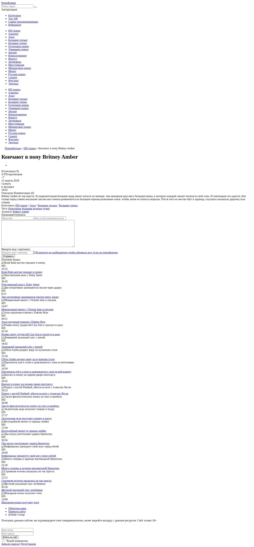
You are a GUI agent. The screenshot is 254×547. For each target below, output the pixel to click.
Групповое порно (18, 46)
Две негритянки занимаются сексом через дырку (30, 296)
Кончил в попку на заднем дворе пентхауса (27, 384)
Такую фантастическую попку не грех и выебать (30, 405)
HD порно (14, 30)
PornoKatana (8, 2)
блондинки (14, 208)
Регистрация (28, 544)
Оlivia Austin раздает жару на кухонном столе (28, 359)
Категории (14, 15)
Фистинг (13, 80)
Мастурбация (16, 64)
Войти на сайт (10, 537)
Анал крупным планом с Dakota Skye (23, 321)
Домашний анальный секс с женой (22, 346)
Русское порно (16, 74)
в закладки (7, 186)
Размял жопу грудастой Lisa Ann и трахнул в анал (30, 334)
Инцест (12, 58)
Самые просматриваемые (23, 21)
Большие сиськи (17, 40)
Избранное (14, 24)
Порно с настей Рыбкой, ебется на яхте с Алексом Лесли (34, 393)
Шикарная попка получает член (20, 502)
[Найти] (35, 7)
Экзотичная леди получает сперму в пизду (26, 418)
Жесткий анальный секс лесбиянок (22, 490)
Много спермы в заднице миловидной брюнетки (30, 468)
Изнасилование (17, 55)
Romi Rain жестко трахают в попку (22, 272)
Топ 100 (13, 18)
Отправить (8, 256)
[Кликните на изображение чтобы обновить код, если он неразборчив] (75, 252)
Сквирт (12, 77)
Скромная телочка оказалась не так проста (26, 480)
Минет (12, 71)
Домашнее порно (18, 49)
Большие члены (17, 43)
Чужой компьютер (17, 540)
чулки (46, 208)
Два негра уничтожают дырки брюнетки (25, 443)
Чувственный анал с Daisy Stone (20, 284)
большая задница (32, 208)
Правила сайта (17, 511)
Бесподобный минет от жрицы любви (23, 430)
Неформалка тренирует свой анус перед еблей (28, 455)
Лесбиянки (14, 61)
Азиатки (13, 33)
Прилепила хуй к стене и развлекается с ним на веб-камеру (36, 371)
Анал (11, 36)
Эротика (13, 83)
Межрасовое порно (19, 68)
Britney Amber (21, 211)
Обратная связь (17, 508)
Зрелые (12, 52)
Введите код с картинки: (15, 249)
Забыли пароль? (10, 544)
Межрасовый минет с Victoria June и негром (27, 309)
